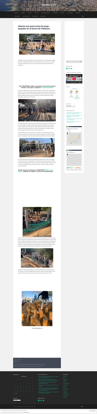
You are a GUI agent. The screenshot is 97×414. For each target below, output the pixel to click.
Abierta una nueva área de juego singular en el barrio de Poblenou (34, 27)
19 (17, 388)
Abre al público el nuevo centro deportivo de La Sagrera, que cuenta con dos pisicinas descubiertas (74, 116)
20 (20, 388)
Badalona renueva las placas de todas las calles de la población (73, 122)
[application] (74, 78)
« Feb (14, 393)
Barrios (23, 12)
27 (20, 391)
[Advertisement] (37, 76)
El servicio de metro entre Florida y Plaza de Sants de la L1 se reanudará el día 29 (74, 113)
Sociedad (30, 12)
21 (23, 388)
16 (29, 386)
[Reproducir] (67, 82)
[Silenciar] (79, 82)
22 (26, 388)
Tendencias (35, 16)
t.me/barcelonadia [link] (47, 87)
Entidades (55, 12)
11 (14, 386)
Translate (73, 106)
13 (20, 386)
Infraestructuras (45, 12)
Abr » (17, 393)
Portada (16, 12)
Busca (83, 16)
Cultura (62, 12)
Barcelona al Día (48, 4)
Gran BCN (43, 16)
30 (29, 391)
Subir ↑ (82, 406)
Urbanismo (17, 16)
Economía (78, 12)
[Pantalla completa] (81, 82)
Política (36, 12)
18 (14, 388)
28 (23, 391)
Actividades (70, 12)
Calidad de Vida (26, 16)
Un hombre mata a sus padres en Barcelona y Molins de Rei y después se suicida (31, 364)
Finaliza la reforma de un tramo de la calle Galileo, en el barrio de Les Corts (29, 366)
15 (26, 386)
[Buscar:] (74, 61)
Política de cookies (26, 412)
